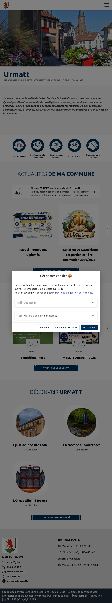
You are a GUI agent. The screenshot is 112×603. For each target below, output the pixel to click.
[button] (56, 302)
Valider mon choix (66, 327)
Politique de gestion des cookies (73, 292)
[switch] (18, 315)
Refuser (44, 327)
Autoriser (89, 327)
